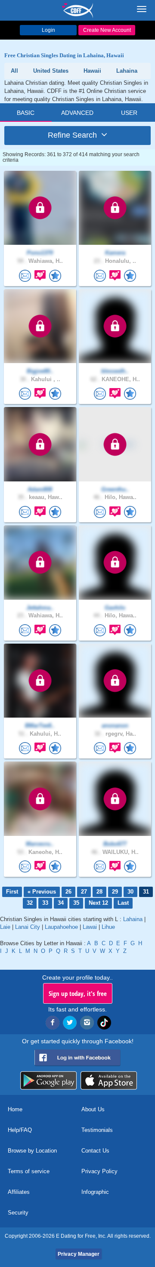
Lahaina (133, 919)
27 (84, 891)
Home (15, 1109)
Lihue (108, 927)
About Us (93, 1109)
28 (99, 891)
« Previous (42, 891)
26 (68, 891)
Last (123, 903)
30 (130, 891)
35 (76, 903)
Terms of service (29, 1171)
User (129, 112)
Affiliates (19, 1192)
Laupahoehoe (61, 927)
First (12, 891)
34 (61, 903)
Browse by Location (32, 1150)
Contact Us (95, 1150)
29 (115, 891)
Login (48, 30)
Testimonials (97, 1130)
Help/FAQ (20, 1130)
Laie (5, 927)
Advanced (77, 112)
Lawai (90, 927)
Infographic (95, 1192)
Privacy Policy (99, 1171)
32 (30, 903)
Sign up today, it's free (78, 993)
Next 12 (98, 903)
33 (45, 903)
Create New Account (107, 30)
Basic (25, 112)
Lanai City (27, 927)
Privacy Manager (78, 1254)
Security (18, 1212)
